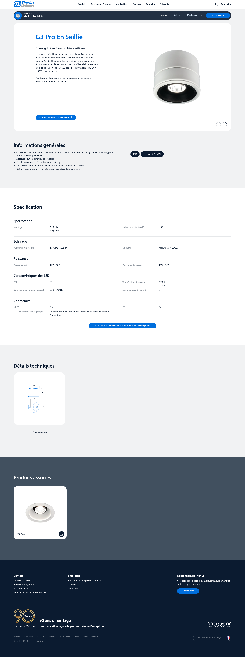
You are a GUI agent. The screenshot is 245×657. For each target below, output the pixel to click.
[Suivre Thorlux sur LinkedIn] (210, 624)
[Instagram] (222, 624)
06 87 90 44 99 (23, 581)
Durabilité (73, 589)
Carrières (72, 585)
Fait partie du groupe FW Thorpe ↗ (84, 581)
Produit (27, 14)
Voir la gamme (218, 15)
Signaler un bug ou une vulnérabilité (31, 593)
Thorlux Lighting (37, 641)
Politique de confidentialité (23, 636)
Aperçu (164, 15)
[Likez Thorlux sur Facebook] (216, 624)
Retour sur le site (21, 589)
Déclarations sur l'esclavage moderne (59, 636)
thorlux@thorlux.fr (28, 585)
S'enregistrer (188, 591)
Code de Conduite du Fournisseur (87, 636)
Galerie (177, 15)
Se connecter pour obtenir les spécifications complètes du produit (122, 326)
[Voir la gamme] (61, 534)
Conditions (40, 636)
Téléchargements (194, 15)
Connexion (226, 4)
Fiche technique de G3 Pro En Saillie (53, 117)
